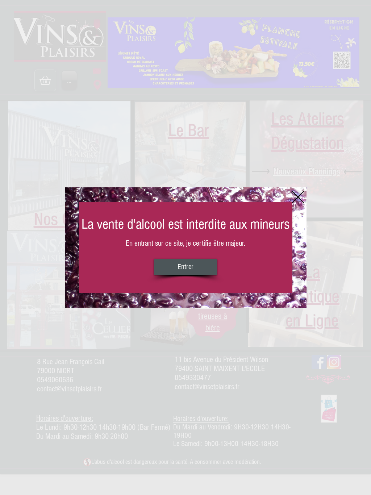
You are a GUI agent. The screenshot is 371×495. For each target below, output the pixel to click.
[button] (298, 197)
